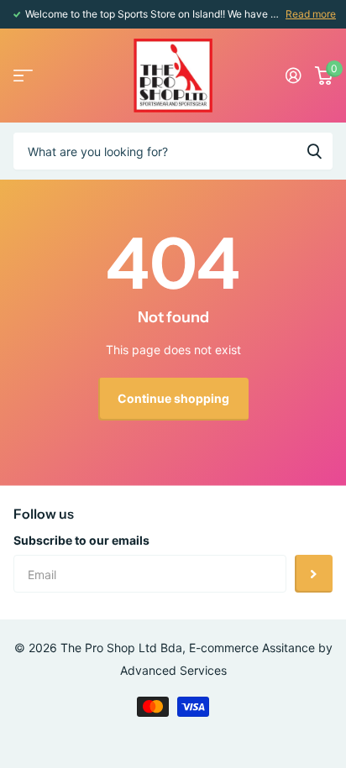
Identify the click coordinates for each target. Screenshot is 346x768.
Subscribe (314, 574)
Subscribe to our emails (81, 540)
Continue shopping (173, 398)
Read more (311, 14)
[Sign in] (293, 75)
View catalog (23, 76)
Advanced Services (173, 670)
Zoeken (314, 151)
